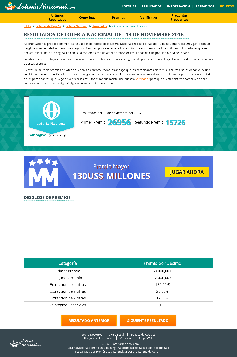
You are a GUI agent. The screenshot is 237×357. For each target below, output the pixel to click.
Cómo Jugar (88, 17)
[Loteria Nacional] (40, 9)
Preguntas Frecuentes (179, 17)
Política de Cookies (143, 334)
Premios (118, 17)
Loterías (129, 6)
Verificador (149, 17)
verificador (143, 79)
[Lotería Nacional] (26, 346)
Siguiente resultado (148, 320)
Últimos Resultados (57, 17)
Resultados (152, 6)
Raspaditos (204, 6)
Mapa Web (146, 338)
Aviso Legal (116, 334)
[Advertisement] (118, 228)
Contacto (126, 338)
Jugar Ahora (187, 172)
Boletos (227, 6)
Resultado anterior (89, 320)
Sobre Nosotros (92, 334)
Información (178, 6)
